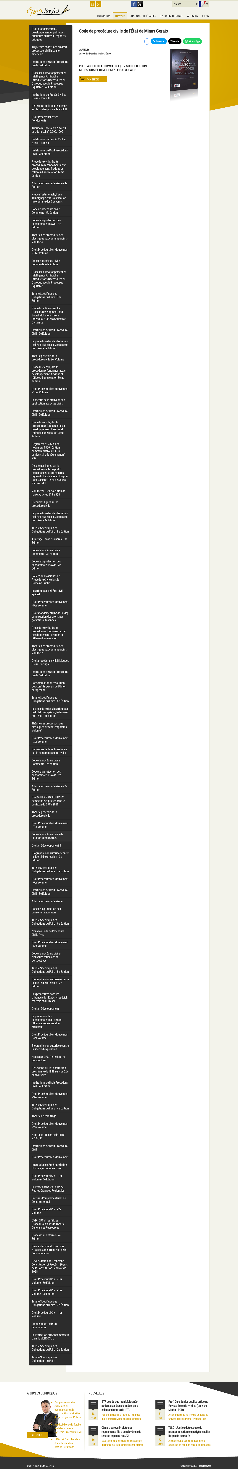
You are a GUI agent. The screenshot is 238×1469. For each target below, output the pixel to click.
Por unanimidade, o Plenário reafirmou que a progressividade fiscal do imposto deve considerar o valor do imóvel (121, 1419)
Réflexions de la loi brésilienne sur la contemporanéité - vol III (49, 107)
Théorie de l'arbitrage (44, 1116)
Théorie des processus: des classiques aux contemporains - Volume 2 (50, 649)
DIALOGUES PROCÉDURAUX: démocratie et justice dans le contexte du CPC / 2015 (48, 800)
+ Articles (35, 1435)
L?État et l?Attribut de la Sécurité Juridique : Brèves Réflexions (67, 1443)
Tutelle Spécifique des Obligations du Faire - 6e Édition (50, 922)
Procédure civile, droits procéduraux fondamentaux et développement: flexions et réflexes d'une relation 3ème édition (49, 374)
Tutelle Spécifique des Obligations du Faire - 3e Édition (50, 1303)
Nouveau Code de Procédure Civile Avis (48, 933)
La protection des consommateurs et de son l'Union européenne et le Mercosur (47, 1021)
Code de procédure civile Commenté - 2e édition (46, 762)
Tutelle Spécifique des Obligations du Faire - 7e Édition (50, 869)
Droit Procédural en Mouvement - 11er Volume (50, 251)
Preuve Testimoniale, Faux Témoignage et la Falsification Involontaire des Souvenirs (49, 197)
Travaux (120, 16)
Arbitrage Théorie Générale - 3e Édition (49, 541)
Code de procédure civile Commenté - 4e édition (46, 262)
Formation (103, 16)
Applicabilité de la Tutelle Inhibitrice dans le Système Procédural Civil (67, 1428)
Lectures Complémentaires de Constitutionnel (49, 1200)
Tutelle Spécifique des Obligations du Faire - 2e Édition (50, 1348)
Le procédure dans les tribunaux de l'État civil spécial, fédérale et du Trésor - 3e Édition (50, 712)
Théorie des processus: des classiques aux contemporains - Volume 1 (50, 726)
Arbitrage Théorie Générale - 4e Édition (49, 185)
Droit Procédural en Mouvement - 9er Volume (50, 603)
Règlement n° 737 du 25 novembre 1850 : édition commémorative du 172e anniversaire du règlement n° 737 (48, 451)
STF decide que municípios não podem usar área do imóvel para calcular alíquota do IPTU (120, 1406)
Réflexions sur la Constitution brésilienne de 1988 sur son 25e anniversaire (50, 1071)
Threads (175, 41)
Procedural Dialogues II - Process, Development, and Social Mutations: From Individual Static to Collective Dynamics (49, 315)
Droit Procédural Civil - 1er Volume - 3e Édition (47, 1281)
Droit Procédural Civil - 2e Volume (46, 1211)
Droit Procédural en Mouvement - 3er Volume (50, 1095)
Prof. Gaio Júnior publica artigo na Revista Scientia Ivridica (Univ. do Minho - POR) (188, 1406)
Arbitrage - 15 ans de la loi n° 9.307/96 (48, 1136)
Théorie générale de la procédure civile (44, 814)
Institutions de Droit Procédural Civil (50, 1147)
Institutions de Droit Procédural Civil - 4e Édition (50, 673)
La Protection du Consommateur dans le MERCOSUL (50, 1336)
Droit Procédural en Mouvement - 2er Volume (50, 1125)
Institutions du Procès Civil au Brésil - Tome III (49, 96)
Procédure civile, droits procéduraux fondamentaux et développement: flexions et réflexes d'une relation (49, 633)
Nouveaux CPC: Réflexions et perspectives (48, 1058)
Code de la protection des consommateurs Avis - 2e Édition (46, 775)
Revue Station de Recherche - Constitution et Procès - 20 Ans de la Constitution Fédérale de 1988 (50, 1266)
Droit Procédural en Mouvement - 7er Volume (50, 825)
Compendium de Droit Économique (44, 1325)
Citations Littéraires (143, 16)
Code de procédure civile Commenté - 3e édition (46, 552)
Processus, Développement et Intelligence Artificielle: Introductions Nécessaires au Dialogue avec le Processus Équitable (49, 279)
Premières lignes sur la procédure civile (45, 504)
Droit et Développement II (46, 845)
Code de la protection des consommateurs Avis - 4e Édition (46, 223)
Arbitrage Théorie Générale (47, 901)
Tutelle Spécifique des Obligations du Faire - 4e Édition (50, 1106)
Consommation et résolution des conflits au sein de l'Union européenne (49, 686)
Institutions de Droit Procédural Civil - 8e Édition (50, 63)
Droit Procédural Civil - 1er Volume (47, 1314)
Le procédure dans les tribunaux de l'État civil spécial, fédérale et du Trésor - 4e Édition (50, 516)
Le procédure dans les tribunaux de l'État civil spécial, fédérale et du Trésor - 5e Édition (50, 344)
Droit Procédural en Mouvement (50, 1157)
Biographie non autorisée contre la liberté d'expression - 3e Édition (50, 856)
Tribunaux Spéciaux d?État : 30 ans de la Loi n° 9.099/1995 (49, 130)
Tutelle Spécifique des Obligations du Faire (44, 1359)
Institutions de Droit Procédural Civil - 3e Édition (50, 892)
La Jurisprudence (171, 16)
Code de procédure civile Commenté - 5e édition (46, 211)
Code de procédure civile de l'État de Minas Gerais (47, 836)
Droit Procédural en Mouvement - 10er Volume (50, 390)
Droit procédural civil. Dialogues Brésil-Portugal (50, 662)
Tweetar (160, 41)
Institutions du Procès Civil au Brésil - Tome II (49, 141)
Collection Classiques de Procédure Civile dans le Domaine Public (46, 579)
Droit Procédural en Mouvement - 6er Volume (50, 880)
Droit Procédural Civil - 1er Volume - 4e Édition (47, 1177)
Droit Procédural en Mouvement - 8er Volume (50, 740)
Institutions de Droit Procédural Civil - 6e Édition (50, 332)
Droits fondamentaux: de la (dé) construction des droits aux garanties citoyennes (50, 616)
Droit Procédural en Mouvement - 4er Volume (50, 1036)
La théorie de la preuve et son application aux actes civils (48, 401)
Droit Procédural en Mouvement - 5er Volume (50, 944)
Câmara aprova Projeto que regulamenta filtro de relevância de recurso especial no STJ (121, 1432)
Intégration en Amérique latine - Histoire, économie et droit (50, 1166)
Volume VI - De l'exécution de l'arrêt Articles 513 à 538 (48, 492)
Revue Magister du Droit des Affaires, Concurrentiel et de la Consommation (49, 1249)
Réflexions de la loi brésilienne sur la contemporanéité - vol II (49, 751)
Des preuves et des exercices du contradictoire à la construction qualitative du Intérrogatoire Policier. (68, 1409)
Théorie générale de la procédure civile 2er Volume (48, 357)
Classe (177, 4)
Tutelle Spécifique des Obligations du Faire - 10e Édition (46, 297)
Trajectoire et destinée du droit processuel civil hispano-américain (49, 50)
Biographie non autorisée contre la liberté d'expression (50, 1047)
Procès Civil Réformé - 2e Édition (46, 1237)
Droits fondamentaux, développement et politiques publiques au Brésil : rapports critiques (49, 34)
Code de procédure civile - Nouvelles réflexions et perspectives (46, 956)
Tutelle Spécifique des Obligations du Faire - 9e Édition (50, 529)
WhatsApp (194, 41)
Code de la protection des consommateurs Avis (46, 910)
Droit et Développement (45, 1009)
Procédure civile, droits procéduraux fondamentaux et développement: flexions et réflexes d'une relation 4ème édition (49, 168)
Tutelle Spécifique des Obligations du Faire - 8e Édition (50, 699)
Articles (192, 16)
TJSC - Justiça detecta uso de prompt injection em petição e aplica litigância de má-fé (189, 1432)
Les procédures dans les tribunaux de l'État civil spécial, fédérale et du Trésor (49, 997)
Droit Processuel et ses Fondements (45, 118)
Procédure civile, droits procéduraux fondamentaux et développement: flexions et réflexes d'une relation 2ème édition (49, 429)
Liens (205, 16)
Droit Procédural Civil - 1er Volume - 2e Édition (47, 1292)
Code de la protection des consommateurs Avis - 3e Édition (46, 564)
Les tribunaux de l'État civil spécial (47, 592)
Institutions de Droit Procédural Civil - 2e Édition (50, 1084)
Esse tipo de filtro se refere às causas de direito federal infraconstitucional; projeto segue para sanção (122, 1445)
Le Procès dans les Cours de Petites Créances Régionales (48, 1189)
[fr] (204, 4)
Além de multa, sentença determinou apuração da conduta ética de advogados (189, 1443)
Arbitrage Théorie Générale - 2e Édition (49, 788)
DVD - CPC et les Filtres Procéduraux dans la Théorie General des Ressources (48, 1223)
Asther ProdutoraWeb (201, 1466)
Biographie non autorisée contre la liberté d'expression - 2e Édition (50, 982)
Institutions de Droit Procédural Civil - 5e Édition (50, 413)
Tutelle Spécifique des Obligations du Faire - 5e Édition (50, 970)
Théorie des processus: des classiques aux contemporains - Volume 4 (50, 238)
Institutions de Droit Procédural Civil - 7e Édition (50, 152)
